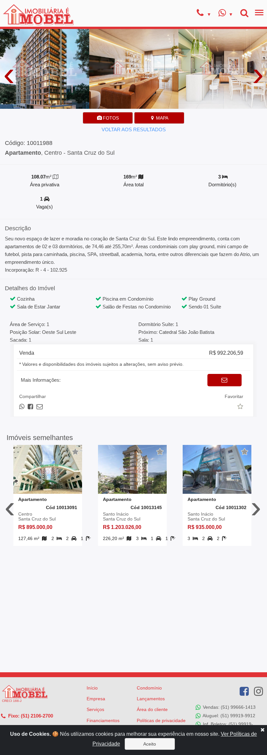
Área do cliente (152, 709)
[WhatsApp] (226, 14)
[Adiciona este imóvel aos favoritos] (75, 451)
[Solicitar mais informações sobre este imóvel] (224, 380)
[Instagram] (258, 691)
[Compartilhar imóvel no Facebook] (31, 406)
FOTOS (110, 118)
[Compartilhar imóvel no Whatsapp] (22, 406)
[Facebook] (244, 691)
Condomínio (149, 688)
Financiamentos (103, 720)
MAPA (161, 118)
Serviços (95, 709)
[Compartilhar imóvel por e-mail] (39, 406)
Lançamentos (151, 698)
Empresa (96, 698)
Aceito (149, 744)
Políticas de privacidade (161, 720)
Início (92, 688)
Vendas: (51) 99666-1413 (229, 706)
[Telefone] (204, 14)
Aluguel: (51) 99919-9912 (228, 715)
